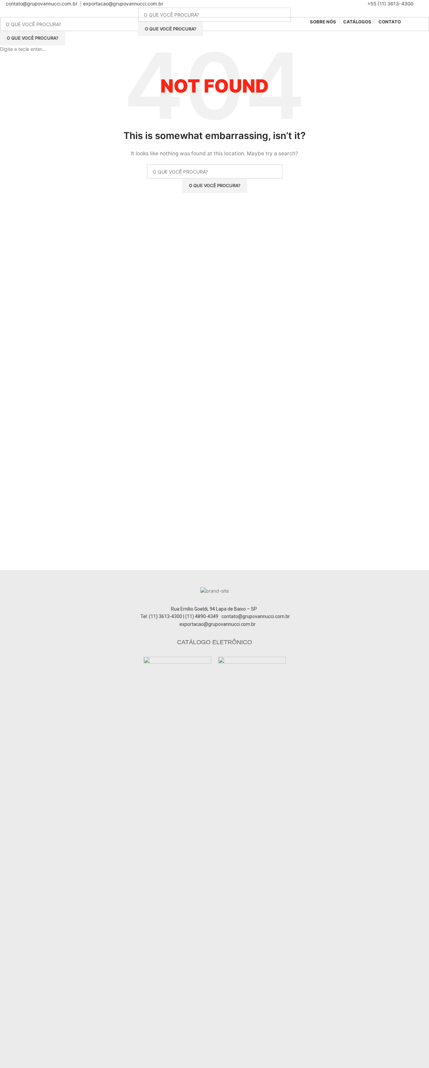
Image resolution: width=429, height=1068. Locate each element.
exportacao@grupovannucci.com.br (123, 3)
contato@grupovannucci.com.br (41, 3)
